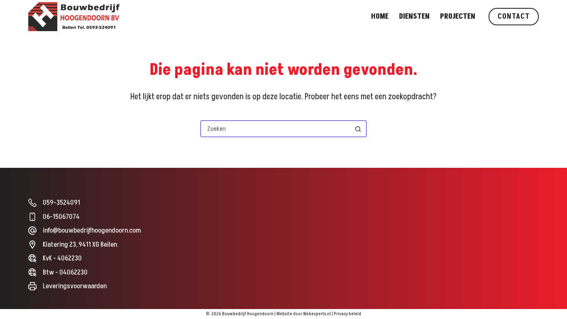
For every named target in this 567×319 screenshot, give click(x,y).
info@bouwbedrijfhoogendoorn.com (92, 231)
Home (380, 16)
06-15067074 (61, 217)
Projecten (457, 16)
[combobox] (275, 128)
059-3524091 (61, 203)
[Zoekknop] (358, 129)
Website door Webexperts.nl (303, 314)
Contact (513, 16)
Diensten (414, 16)
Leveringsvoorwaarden (75, 286)
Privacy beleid (347, 314)
